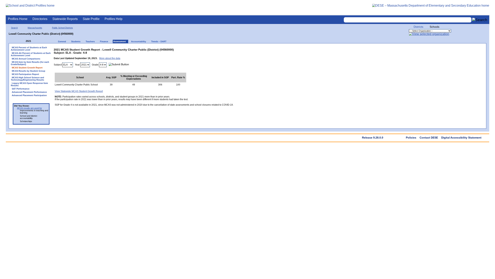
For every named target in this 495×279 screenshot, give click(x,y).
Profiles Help (113, 19)
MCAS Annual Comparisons (26, 59)
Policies (411, 137)
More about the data (109, 58)
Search (14, 28)
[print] (209, 48)
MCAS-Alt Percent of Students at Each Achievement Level (31, 54)
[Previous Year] (23, 41)
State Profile (91, 19)
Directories (39, 19)
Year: (77, 64)
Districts (418, 26)
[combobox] (407, 19)
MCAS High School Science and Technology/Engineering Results (27, 78)
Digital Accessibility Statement (461, 137)
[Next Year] (36, 41)
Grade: (95, 64)
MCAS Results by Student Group (28, 71)
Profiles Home (17, 19)
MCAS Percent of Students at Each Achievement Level (29, 48)
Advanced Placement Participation (29, 95)
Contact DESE (429, 137)
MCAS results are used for (29, 108)
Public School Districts (62, 28)
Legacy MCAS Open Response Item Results (29, 84)
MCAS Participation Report (25, 74)
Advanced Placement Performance (29, 92)
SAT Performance (20, 89)
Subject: (58, 64)
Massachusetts (35, 28)
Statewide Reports (65, 19)
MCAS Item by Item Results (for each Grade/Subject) (30, 63)
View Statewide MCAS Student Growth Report (79, 91)
